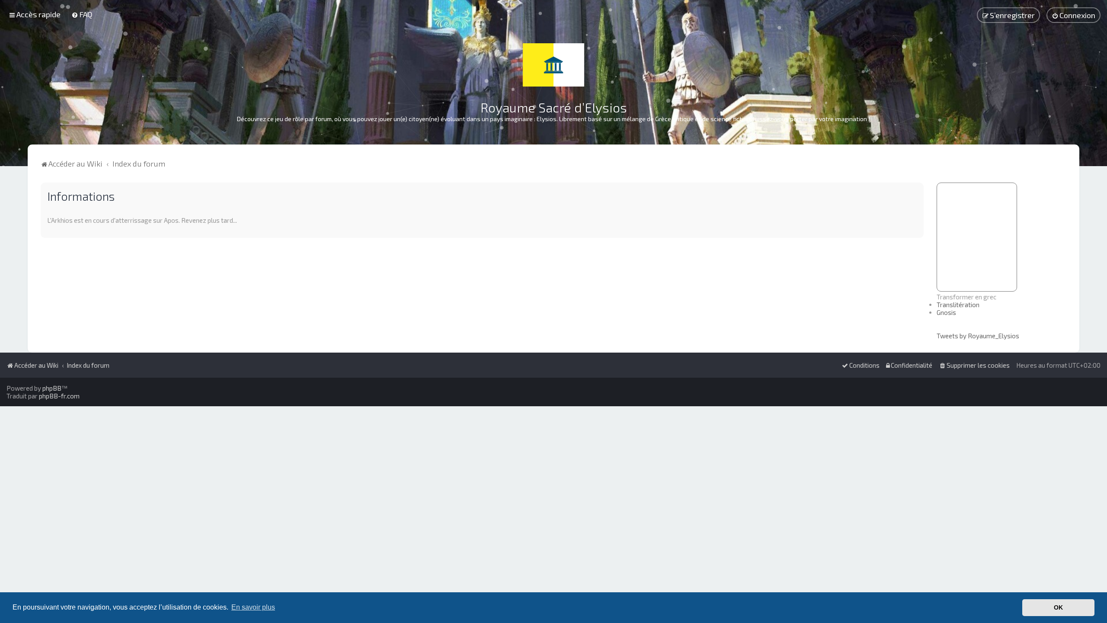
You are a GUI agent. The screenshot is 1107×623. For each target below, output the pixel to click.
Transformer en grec (966, 297)
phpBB (51, 388)
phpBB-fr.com (59, 396)
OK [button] (1058, 607)
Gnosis (946, 312)
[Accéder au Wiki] (553, 65)
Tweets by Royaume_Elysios (978, 336)
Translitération (958, 304)
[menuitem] (82, 14)
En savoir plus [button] (253, 607)
